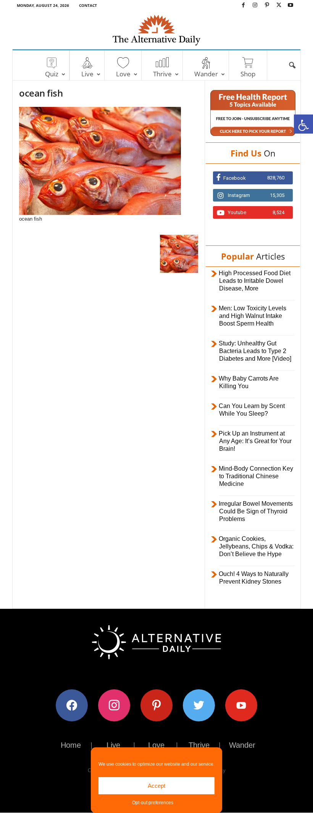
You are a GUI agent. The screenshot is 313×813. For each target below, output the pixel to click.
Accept (156, 785)
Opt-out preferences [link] (152, 802)
